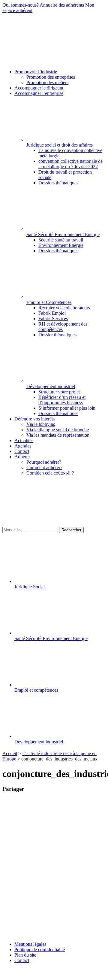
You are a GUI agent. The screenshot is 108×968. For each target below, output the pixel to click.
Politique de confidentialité (39, 949)
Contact (21, 960)
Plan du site (25, 954)
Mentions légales (30, 944)
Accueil (9, 753)
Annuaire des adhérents (62, 5)
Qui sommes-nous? (20, 5)
